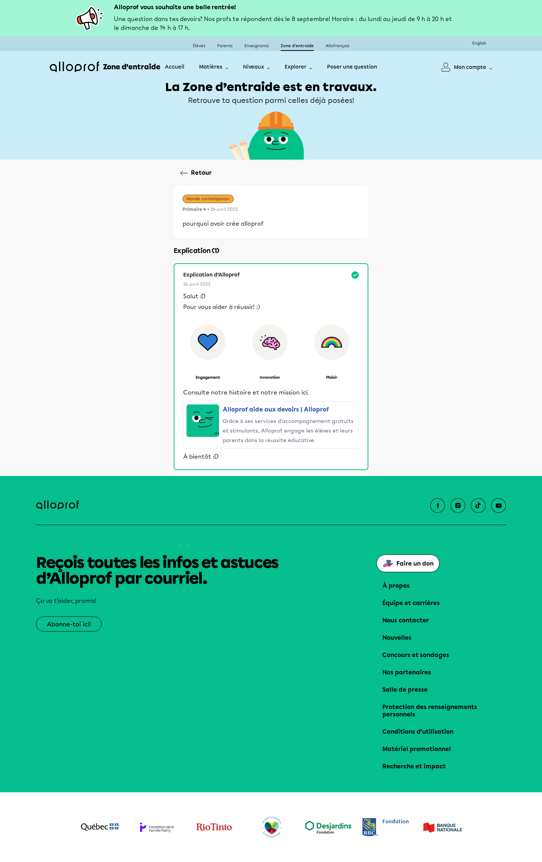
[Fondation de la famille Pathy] (157, 827)
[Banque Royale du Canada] (385, 827)
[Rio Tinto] (214, 827)
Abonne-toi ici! (69, 624)
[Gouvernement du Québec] (100, 827)
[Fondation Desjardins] (328, 827)
